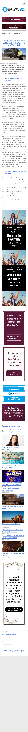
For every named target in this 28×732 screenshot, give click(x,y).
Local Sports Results (6, 644)
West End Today (4, 649)
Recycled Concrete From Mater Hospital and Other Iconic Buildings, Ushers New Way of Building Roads (14, 43)
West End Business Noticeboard (9, 634)
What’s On (4, 641)
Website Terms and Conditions (14, 650)
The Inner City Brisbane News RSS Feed (11, 426)
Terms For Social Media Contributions (12, 651)
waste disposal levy (15, 194)
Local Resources (5, 638)
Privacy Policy (4, 650)
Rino (3, 122)
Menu (23, 3)
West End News (5, 631)
